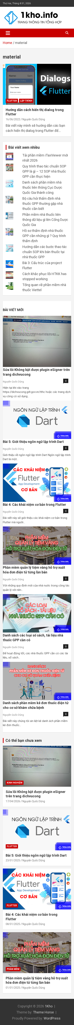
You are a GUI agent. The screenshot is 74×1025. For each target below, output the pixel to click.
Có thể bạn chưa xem (24, 740)
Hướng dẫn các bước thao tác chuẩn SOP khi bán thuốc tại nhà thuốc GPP (44, 252)
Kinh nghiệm (14, 782)
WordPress (52, 1018)
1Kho (49, 1006)
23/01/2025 (13, 860)
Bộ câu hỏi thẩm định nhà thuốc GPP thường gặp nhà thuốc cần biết (42, 203)
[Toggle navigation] (8, 33)
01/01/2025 (13, 987)
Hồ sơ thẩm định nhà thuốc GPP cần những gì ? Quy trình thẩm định (44, 236)
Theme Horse (43, 1012)
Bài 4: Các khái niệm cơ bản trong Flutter (34, 505)
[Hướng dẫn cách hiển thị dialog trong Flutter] (37, 84)
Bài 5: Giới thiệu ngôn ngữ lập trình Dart (33, 442)
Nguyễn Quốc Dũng (33, 119)
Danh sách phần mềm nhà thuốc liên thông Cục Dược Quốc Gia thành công (42, 187)
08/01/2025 (13, 924)
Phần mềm (13, 969)
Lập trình (26, 100)
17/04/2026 (13, 801)
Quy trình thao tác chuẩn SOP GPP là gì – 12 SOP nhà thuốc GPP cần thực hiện (44, 171)
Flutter (12, 100)
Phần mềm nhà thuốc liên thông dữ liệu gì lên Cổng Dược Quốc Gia (45, 220)
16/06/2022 (13, 119)
